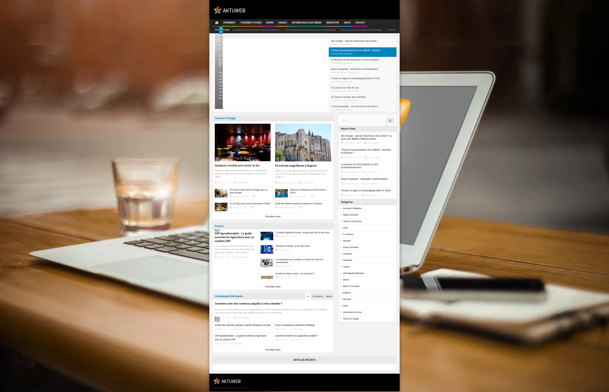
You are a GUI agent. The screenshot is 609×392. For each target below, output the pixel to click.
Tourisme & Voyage (250, 22)
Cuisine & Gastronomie (352, 221)
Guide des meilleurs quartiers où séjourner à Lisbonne (298, 203)
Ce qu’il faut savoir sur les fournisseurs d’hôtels (250, 203)
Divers (269, 22)
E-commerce (317, 296)
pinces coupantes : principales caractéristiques (307, 30)
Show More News (273, 216)
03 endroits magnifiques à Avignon (296, 165)
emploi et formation (350, 247)
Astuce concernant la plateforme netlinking (294, 325)
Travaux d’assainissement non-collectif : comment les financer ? (366, 151)
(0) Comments (243, 183)
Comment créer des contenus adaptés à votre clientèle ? (248, 303)
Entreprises (347, 253)
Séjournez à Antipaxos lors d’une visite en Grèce (308, 191)
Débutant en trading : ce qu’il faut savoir (293, 246)
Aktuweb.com (227, 388)
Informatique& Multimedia (229, 296)
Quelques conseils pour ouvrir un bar (237, 165)
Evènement (229, 22)
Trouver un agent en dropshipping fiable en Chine (355, 30)
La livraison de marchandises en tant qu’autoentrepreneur (256, 30)
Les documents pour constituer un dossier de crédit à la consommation (299, 261)
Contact (360, 22)
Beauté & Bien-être (350, 215)
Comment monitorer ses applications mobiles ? (296, 335)
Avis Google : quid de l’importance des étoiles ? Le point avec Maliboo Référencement (366, 137)
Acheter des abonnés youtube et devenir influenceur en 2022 (242, 325)
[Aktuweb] (231, 9)
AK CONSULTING (351, 72)
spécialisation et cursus (352, 312)
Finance (282, 22)
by (342, 44)
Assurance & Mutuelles (352, 208)
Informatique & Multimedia (306, 22)
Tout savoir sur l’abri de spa (393, 30)
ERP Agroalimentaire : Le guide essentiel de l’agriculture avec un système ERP (234, 237)
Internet (329, 296)
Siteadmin (348, 44)
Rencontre (332, 22)
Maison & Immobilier (351, 286)
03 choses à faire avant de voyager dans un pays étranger (248, 191)
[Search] (390, 120)
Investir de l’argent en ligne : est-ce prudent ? (295, 273)
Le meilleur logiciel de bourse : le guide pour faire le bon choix (302, 232)
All (308, 296)
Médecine (347, 292)
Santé (347, 22)
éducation (347, 240)
